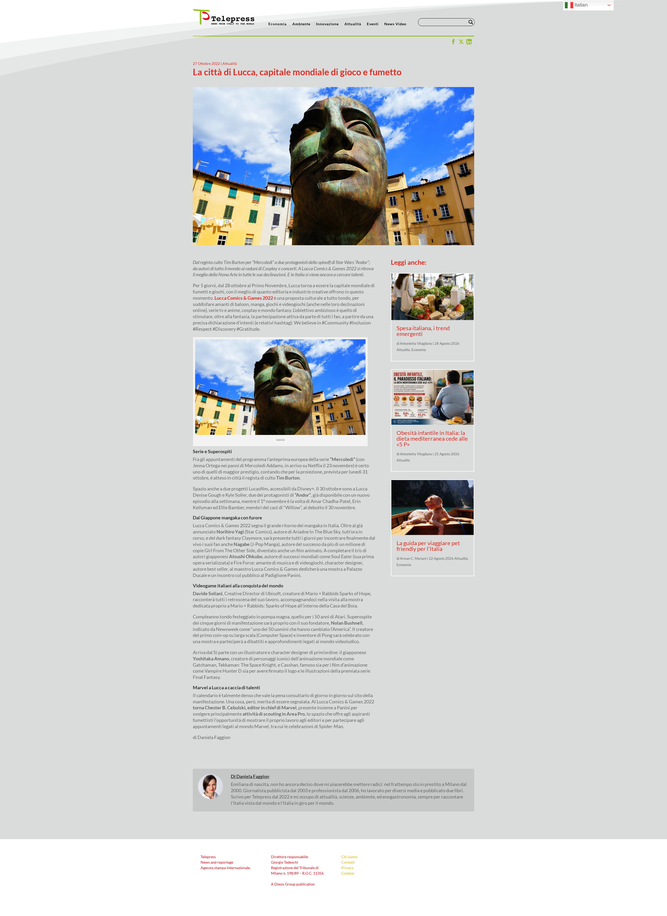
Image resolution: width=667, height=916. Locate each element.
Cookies (347, 873)
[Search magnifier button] (470, 22)
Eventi (373, 24)
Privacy (347, 867)
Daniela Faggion (252, 776)
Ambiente (301, 24)
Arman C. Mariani (413, 558)
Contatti (348, 862)
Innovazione (327, 24)
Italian (580, 5)
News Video (395, 24)
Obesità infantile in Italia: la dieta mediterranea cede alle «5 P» (432, 438)
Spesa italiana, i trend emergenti (423, 330)
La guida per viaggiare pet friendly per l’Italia (428, 545)
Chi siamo (349, 856)
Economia (277, 24)
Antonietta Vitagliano (416, 343)
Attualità (352, 24)
